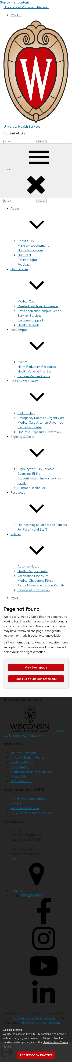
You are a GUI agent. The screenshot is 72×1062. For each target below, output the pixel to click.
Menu (10, 169)
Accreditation (19, 767)
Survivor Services (29, 316)
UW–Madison (26, 7)
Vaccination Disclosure (32, 576)
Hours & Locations (30, 250)
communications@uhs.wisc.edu (34, 1018)
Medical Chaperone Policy (35, 581)
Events (22, 362)
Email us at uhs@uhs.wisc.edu (36, 679)
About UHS (25, 241)
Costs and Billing (28, 474)
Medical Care (26, 301)
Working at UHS (21, 762)
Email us (16, 891)
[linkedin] (43, 1005)
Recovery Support (30, 320)
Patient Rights (27, 260)
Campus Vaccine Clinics (33, 376)
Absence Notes (28, 566)
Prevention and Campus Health (39, 311)
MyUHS (15, 15)
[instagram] (43, 950)
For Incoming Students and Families (42, 525)
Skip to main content (14, 2)
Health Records (28, 325)
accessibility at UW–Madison (40, 1023)
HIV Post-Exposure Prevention (39, 432)
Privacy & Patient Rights (27, 757)
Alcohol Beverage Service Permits (41, 585)
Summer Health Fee (31, 488)
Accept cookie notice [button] (36, 1055)
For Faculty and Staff (32, 529)
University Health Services (21, 126)
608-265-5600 (32, 895)
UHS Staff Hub (21, 781)
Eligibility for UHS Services (35, 469)
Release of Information (33, 590)
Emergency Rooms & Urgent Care (41, 418)
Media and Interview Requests (31, 772)
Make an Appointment (33, 245)
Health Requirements (32, 571)
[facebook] (43, 923)
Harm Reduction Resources (36, 367)
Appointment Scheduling (27, 799)
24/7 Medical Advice (24, 808)
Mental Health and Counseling (38, 306)
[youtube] (43, 978)
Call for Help (26, 413)
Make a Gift (18, 776)
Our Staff (24, 255)
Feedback (24, 264)
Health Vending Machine (34, 371)
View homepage (36, 667)
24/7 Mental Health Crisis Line (31, 813)
